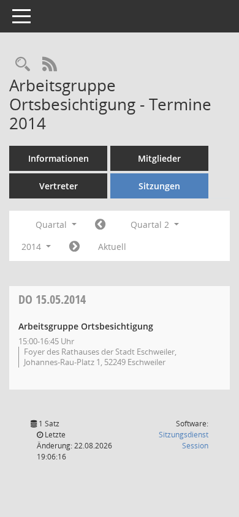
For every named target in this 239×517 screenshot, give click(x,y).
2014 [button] (32, 246)
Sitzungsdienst (183, 440)
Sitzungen (159, 186)
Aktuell (112, 246)
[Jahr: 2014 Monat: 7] (74, 247)
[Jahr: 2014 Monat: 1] (100, 225)
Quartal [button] (52, 224)
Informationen (58, 158)
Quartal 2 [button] (151, 224)
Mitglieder (159, 158)
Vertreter (58, 186)
